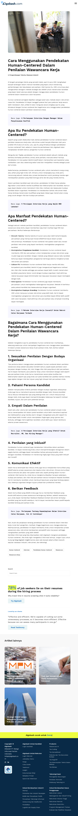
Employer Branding (30, 290)
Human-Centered (14, 550)
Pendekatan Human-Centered (42, 550)
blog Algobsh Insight (22, 540)
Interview (26, 550)
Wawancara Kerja (14, 555)
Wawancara (59, 550)
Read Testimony (17, 627)
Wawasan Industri (32, 75)
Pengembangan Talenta (18, 75)
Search (10, 569)
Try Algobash (16, 601)
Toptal (21, 155)
